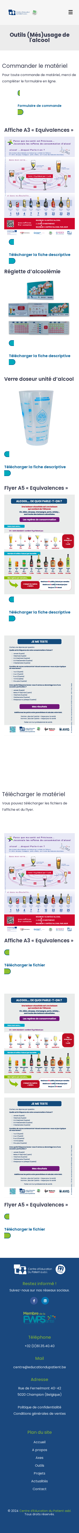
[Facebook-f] (34, 1300)
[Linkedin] (45, 1300)
